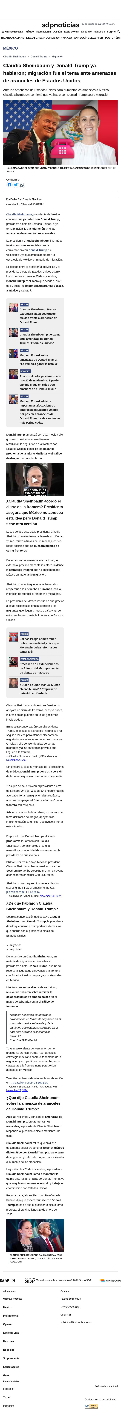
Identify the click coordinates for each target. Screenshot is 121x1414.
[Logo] (60, 25)
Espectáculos (11, 1367)
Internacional (43, 31)
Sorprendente (11, 1358)
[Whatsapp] (22, 184)
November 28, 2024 (17, 760)
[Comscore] (111, 1280)
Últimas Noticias (14, 31)
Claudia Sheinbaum (14, 56)
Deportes (86, 31)
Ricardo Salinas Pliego (17, 37)
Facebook (8, 1388)
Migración (57, 56)
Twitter (6, 1397)
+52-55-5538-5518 (70, 1298)
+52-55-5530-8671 (70, 1307)
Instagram (8, 1406)
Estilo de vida (71, 31)
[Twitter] (16, 184)
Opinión (57, 31)
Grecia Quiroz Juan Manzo (54, 37)
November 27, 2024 (17, 1090)
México (30, 31)
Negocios (99, 31)
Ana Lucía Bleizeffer (88, 37)
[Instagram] (13, 1281)
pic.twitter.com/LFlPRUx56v (23, 892)
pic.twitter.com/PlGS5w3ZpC (30, 1082)
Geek (6, 1375)
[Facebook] (9, 184)
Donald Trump (39, 56)
